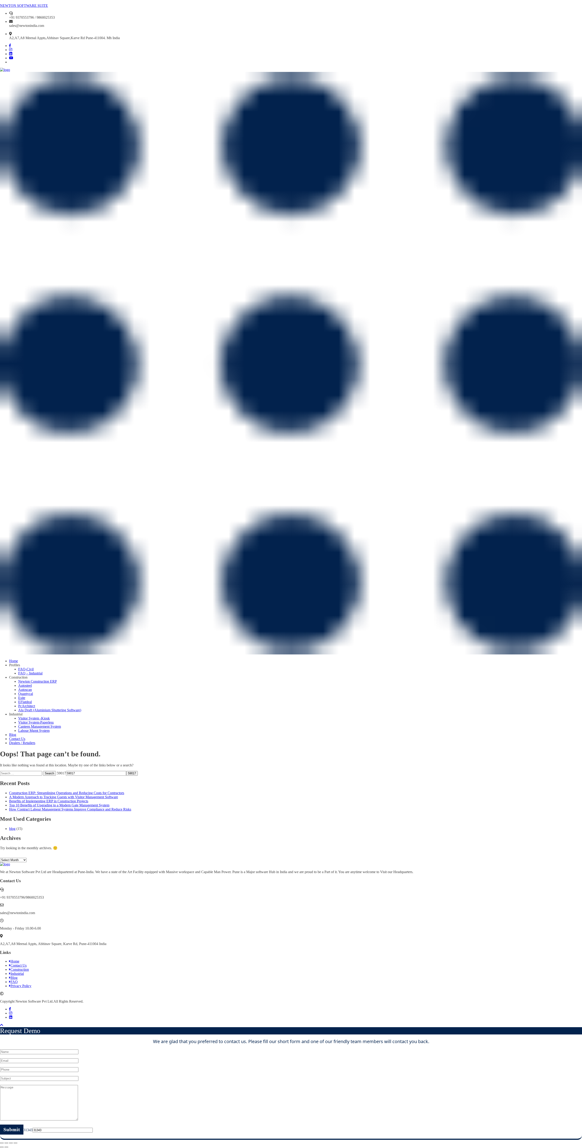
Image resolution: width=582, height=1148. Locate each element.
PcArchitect (26, 706)
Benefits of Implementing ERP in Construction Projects (48, 801)
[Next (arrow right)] (6, 1147)
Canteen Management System (39, 726)
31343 (28, 1130)
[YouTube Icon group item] (11, 58)
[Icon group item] (10, 46)
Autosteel (25, 685)
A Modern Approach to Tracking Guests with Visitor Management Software (63, 797)
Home (13, 661)
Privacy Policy (20, 986)
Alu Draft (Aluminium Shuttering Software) (49, 710)
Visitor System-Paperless (36, 722)
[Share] (6, 1143)
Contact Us (17, 739)
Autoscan (25, 690)
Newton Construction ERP (37, 681)
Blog (12, 735)
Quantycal (25, 694)
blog (12, 829)
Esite (21, 698)
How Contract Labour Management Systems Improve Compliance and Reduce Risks (70, 809)
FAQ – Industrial (30, 673)
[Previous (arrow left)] (2, 1147)
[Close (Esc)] (2, 1143)
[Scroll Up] (1, 1025)
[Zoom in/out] (15, 1143)
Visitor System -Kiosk (34, 718)
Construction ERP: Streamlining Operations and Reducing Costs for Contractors (66, 793)
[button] (291, 363)
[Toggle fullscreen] (11, 1143)
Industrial (17, 974)
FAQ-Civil (26, 669)
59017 (61, 773)
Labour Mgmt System (34, 730)
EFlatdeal (25, 702)
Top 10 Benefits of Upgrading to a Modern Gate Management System (59, 805)
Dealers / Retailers (22, 743)
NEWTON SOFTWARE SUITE (24, 6)
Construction (19, 969)
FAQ (14, 982)
